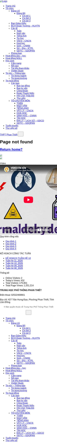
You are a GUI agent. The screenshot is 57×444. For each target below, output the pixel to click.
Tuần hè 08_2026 (14, 268)
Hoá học (21, 43)
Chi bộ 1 (26, 16)
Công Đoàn (22, 91)
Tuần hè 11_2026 (14, 260)
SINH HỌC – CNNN (27, 116)
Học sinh (10, 61)
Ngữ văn (21, 33)
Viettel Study (17, 71)
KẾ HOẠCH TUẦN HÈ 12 (18, 258)
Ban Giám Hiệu (18, 23)
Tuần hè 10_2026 (14, 263)
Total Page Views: (15, 285)
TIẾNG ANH (23, 108)
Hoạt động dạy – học (16, 56)
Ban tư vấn (22, 88)
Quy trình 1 (11, 241)
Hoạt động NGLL (14, 58)
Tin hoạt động (12, 81)
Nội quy (15, 66)
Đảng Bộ (21, 13)
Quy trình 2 (11, 244)
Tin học (20, 38)
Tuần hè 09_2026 (14, 265)
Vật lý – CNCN (24, 41)
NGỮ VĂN (22, 106)
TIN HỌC (21, 118)
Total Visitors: (12, 283)
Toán (19, 31)
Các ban (15, 83)
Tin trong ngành (18, 76)
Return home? (11, 149)
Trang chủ (10, 6)
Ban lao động (23, 86)
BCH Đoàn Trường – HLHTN (25, 26)
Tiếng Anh (22, 36)
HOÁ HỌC (22, 113)
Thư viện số (11, 128)
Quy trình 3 (11, 246)
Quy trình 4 (11, 249)
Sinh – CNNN (23, 46)
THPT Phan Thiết (8, 134)
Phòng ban (16, 53)
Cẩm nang (16, 63)
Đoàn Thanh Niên (25, 93)
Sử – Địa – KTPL (25, 48)
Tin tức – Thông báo (15, 73)
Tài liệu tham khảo (20, 68)
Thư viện (21, 98)
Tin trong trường (19, 78)
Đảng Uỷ (15, 11)
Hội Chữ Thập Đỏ (25, 96)
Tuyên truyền (12, 125)
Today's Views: (13, 280)
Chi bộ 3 (26, 21)
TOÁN (20, 103)
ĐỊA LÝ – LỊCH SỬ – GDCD (30, 120)
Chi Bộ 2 (26, 18)
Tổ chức (10, 8)
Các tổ (14, 28)
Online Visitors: (13, 278)
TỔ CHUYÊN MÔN (20, 101)
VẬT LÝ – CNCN (25, 111)
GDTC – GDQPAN (26, 51)
